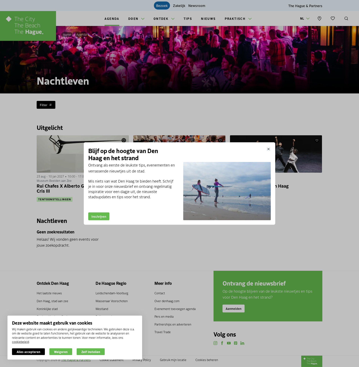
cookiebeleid (20, 342)
